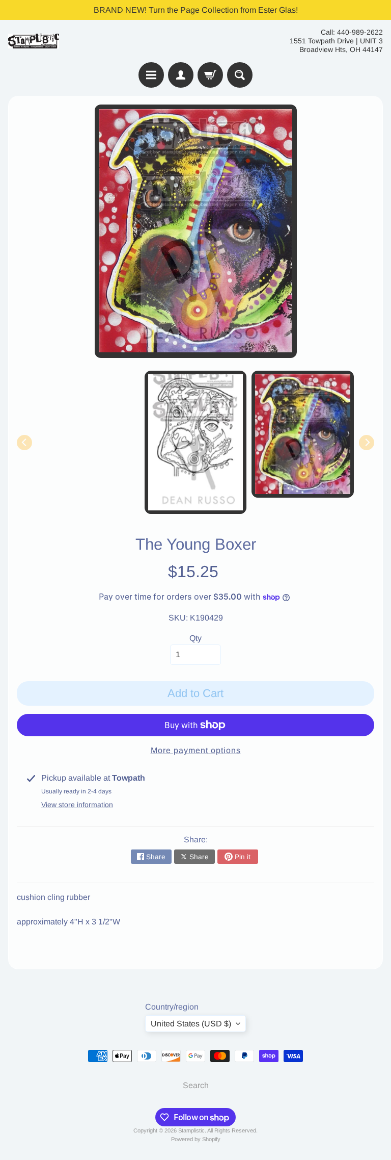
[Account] (180, 75)
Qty (195, 638)
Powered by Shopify (195, 1139)
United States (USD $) (191, 1023)
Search (196, 1085)
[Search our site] (240, 75)
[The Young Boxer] (303, 434)
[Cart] (210, 75)
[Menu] (151, 75)
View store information (77, 805)
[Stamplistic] (33, 41)
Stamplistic (191, 1130)
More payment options (196, 750)
